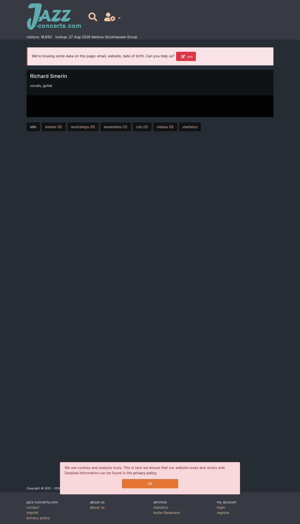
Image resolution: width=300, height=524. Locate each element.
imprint (32, 512)
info (33, 127)
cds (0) (142, 127)
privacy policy (144, 473)
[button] (112, 17)
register (223, 512)
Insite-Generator (166, 512)
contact (33, 507)
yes (190, 56)
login (221, 507)
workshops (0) (83, 127)
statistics (190, 127)
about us (97, 507)
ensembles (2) (115, 127)
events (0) (53, 127)
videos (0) (165, 127)
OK (150, 483)
